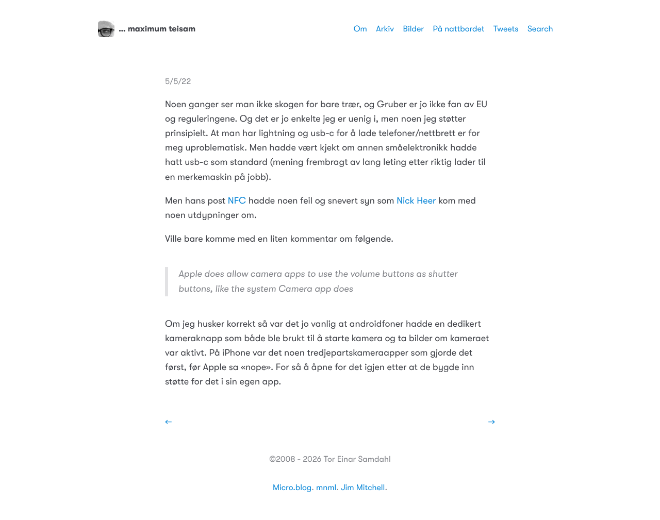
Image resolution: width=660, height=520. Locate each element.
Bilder (413, 28)
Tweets (506, 28)
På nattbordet (459, 28)
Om (360, 28)
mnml (326, 487)
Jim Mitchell (363, 487)
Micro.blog (292, 487)
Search (540, 28)
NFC (237, 201)
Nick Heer (416, 201)
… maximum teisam (157, 28)
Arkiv (385, 28)
